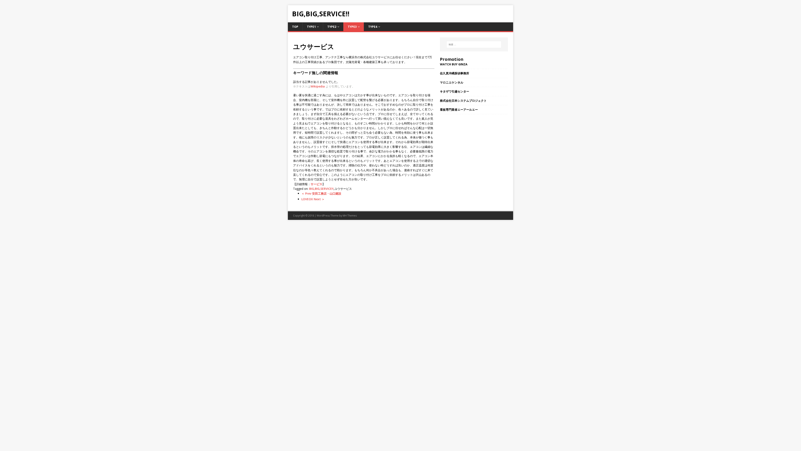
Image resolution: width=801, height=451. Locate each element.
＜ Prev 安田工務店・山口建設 (321, 193)
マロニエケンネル (451, 82)
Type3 (352, 27)
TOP (295, 27)
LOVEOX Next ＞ (313, 199)
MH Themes (350, 215)
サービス (316, 184)
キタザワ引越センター (454, 91)
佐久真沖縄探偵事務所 (454, 73)
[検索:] (474, 44)
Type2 (331, 27)
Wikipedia (318, 86)
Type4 (372, 27)
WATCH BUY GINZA (453, 64)
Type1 (311, 27)
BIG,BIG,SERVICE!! (321, 189)
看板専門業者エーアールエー (459, 109)
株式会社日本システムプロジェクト (463, 101)
